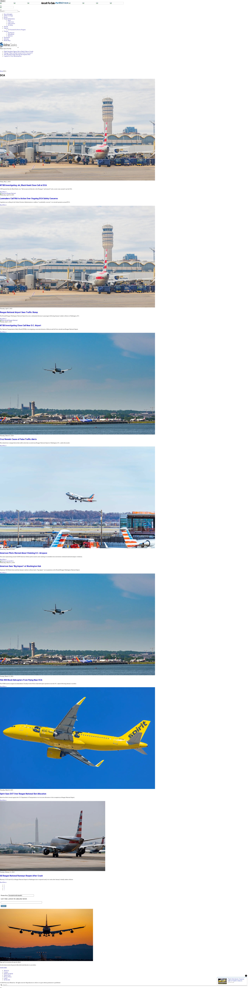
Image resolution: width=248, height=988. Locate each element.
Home (1, 71)
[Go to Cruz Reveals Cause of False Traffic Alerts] (124, 384)
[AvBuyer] (62, 3)
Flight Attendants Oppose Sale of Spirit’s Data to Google (18, 51)
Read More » (3, 191)
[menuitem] (126, 14)
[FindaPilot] (103, 3)
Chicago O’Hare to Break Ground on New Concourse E (18, 53)
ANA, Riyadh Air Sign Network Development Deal (17, 54)
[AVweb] (34, 3)
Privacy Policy (8, 976)
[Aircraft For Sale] (48, 3)
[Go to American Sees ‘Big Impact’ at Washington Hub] (124, 561)
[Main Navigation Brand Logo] (6, 8)
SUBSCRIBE (3, 967)
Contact (6, 972)
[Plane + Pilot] (89, 3)
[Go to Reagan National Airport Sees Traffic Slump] (124, 257)
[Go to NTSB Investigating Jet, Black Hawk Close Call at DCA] (124, 130)
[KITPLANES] (76, 3)
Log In (5, 978)
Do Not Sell (7, 980)
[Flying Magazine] (21, 3)
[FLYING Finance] (117, 3)
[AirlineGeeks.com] (7, 3)
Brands (3, 1)
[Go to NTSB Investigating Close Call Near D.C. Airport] (124, 320)
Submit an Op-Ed (8, 973)
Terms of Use (7, 975)
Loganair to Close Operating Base (13, 56)
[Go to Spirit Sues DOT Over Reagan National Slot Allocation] (124, 738)
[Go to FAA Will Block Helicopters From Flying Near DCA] (124, 625)
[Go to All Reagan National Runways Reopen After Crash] (124, 836)
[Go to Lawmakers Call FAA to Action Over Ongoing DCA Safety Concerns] (124, 193)
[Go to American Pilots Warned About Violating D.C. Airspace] (124, 497)
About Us (6, 970)
